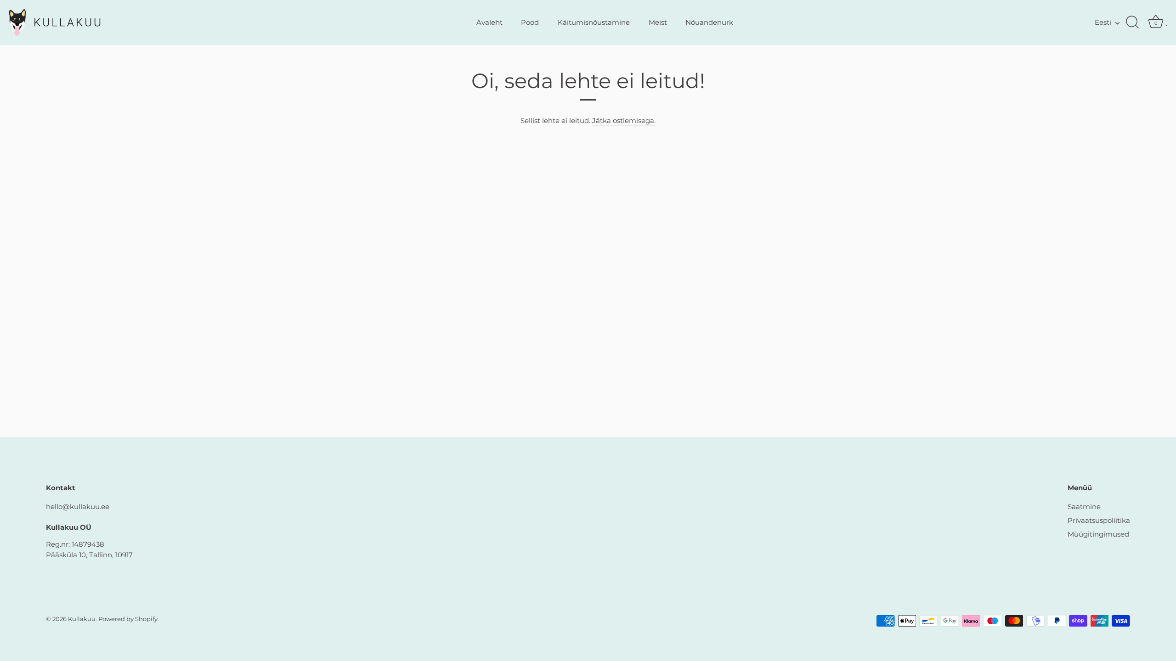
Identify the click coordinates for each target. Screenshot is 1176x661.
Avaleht (489, 22)
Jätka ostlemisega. (624, 120)
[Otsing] (1132, 22)
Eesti (1103, 22)
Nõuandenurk (709, 22)
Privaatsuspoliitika (1099, 520)
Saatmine (1084, 506)
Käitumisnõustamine (594, 22)
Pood (530, 22)
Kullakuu (82, 619)
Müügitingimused (1098, 534)
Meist (658, 22)
